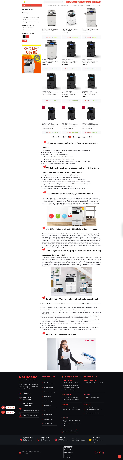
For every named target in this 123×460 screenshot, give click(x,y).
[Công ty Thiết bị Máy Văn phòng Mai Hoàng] (32, 2)
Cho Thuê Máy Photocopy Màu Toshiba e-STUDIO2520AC (70, 125)
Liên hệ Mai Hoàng (48, 423)
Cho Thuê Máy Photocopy (84, 5)
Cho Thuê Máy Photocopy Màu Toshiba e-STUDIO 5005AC (90, 93)
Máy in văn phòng (48, 401)
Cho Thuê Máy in (73, 5)
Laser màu (28, 30)
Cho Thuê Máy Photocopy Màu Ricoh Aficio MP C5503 (70, 30)
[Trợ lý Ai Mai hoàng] (119, 456)
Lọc (25, 40)
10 (77, 136)
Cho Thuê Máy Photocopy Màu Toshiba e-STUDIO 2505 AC (50, 93)
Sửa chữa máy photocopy (49, 392)
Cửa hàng (55, 5)
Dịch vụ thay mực (48, 410)
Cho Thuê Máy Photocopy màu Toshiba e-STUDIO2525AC (90, 125)
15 (82, 136)
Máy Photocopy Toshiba (32, 22)
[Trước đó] (53, 137)
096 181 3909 (27, 399)
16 (85, 136)
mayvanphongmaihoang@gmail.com (31, 410)
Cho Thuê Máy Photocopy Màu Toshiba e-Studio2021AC (50, 125)
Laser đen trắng (29, 27)
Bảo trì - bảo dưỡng (48, 414)
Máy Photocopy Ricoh (31, 19)
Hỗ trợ (98, 5)
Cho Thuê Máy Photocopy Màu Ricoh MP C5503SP (50, 62)
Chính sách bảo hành (68, 449)
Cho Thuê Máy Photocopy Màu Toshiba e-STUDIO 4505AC (70, 93)
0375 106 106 (27, 394)
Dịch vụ (93, 5)
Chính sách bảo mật (68, 447)
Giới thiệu (49, 5)
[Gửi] (62, 2)
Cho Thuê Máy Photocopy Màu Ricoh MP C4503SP (90, 30)
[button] (32, 5)
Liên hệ (68, 457)
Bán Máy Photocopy (63, 5)
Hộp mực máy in (47, 405)
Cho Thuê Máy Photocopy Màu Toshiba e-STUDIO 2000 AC (70, 62)
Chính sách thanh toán (68, 452)
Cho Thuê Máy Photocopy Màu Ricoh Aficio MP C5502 (50, 30)
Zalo (103, 452)
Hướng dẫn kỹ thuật (48, 419)
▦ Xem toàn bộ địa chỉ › (69, 431)
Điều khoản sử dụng (68, 454)
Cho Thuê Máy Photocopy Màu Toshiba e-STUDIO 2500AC (90, 62)
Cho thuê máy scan (48, 396)
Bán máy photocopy (48, 387)
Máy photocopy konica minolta (31, 17)
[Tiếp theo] (90, 137)
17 (87, 136)
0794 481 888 (27, 405)
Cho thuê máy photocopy (49, 382)
